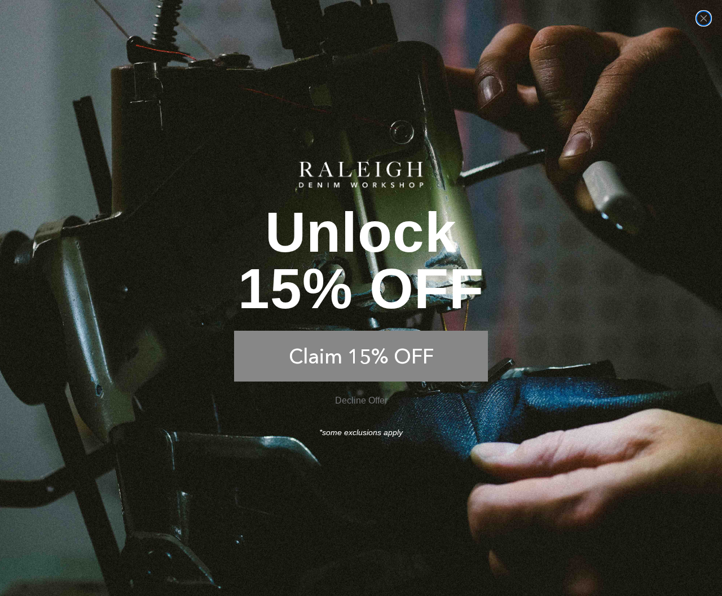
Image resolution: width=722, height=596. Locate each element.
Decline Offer (361, 400)
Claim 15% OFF (361, 356)
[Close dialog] (704, 18)
